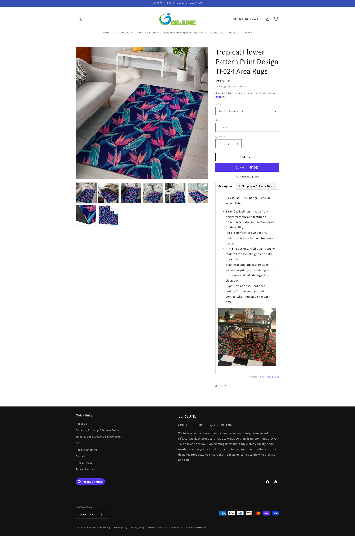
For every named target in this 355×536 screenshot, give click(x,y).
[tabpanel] (247, 281)
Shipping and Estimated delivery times (99, 436)
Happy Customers (86, 449)
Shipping (220, 86)
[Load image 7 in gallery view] (86, 215)
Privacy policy (137, 527)
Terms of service (85, 469)
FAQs (79, 443)
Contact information (196, 527)
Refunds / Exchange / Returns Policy (97, 430)
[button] (80, 19)
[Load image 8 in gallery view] (108, 215)
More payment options (247, 176)
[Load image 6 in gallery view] (197, 193)
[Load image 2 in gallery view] (108, 193)
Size (217, 120)
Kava (277, 376)
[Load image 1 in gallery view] (86, 193)
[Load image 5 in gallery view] (175, 193)
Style (218, 103)
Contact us (82, 456)
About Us (81, 423)
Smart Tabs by (267, 376)
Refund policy (120, 527)
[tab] (256, 186)
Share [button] (222, 385)
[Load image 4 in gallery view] (153, 193)
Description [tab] (225, 186)
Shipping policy (175, 527)
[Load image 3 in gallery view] (131, 193)
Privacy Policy (84, 462)
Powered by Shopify (100, 527)
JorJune (87, 527)
